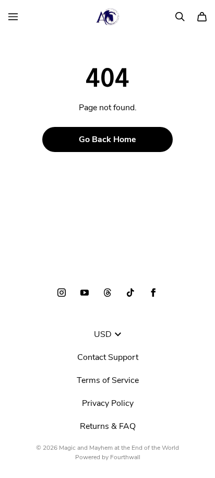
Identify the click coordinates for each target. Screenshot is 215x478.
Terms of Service (108, 380)
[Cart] (202, 16)
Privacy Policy (108, 403)
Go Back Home (107, 139)
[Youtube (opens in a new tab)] (84, 292)
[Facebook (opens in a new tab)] (153, 292)
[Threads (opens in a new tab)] (107, 292)
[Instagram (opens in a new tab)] (61, 292)
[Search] (180, 16)
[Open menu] (13, 16)
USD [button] (103, 334)
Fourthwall (125, 457)
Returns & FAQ (108, 426)
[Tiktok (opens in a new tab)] (130, 292)
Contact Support (107, 357)
